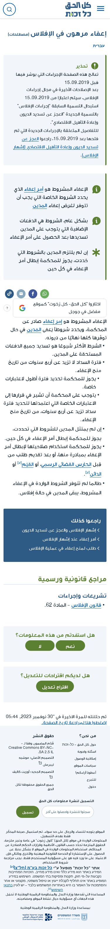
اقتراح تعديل (55, 686)
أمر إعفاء (33, 189)
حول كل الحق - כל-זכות (79, 744)
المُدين (34, 329)
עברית (99, 45)
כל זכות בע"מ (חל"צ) (33, 867)
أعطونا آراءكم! (85, 773)
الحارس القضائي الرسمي (66, 464)
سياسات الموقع (85, 766)
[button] (100, 9)
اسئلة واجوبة (86, 751)
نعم (70, 645)
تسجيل (27, 811)
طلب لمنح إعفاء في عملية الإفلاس (62, 548)
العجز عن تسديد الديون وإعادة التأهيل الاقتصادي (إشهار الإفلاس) (55, 147)
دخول (92, 787)
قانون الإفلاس (86, 605)
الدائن (95, 474)
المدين (40, 205)
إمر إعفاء (52, 321)
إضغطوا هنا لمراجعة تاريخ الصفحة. (73, 722)
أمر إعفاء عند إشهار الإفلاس (69, 539)
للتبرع (91, 780)
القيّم (27, 464)
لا (39, 645)
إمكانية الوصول (85, 759)
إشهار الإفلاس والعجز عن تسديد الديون (59, 530)
